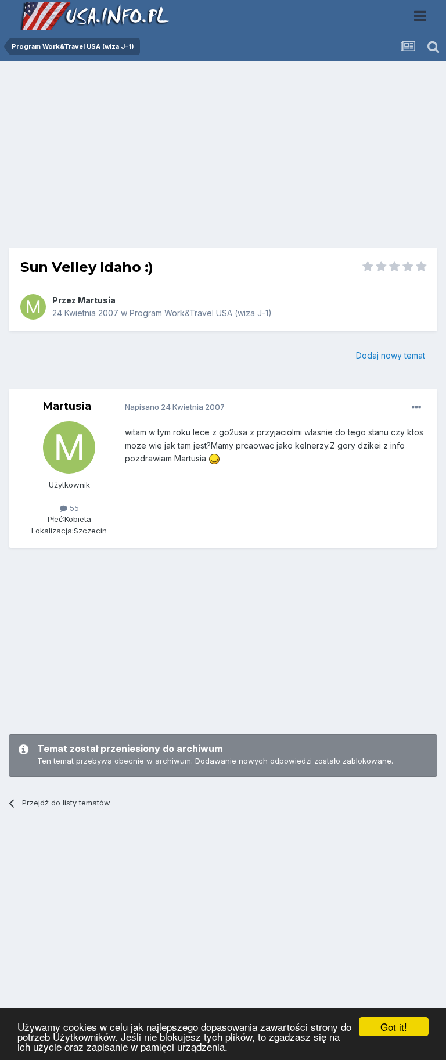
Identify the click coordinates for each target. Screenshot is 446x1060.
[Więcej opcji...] (416, 407)
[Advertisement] (223, 158)
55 (73, 508)
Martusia (97, 300)
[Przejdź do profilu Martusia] (33, 307)
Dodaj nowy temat (390, 355)
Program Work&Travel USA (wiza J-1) (201, 313)
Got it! (393, 1026)
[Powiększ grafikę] (214, 458)
